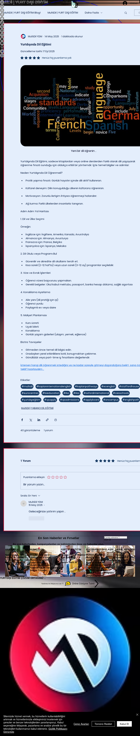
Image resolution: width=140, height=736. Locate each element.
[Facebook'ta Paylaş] (22, 419)
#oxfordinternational (96, 393)
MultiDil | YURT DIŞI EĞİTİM (63, 12)
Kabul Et (124, 724)
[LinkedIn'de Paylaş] (38, 419)
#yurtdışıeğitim (31, 399)
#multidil (27, 386)
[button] (16, 1)
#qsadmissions (69, 399)
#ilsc (66, 393)
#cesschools (121, 393)
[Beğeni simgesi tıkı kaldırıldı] (31, 518)
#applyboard (91, 399)
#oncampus (111, 399)
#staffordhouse (129, 386)
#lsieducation (51, 393)
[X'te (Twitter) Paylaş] (30, 419)
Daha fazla (92, 12)
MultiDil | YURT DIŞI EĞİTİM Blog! (22, 12)
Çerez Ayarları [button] (81, 724)
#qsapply (50, 399)
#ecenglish (108, 386)
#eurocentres (30, 393)
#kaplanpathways (86, 386)
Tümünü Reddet (103, 724)
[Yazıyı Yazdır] (55, 419)
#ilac (76, 393)
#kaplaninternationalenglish (53, 386)
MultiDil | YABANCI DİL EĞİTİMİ (37, 408)
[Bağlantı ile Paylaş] (47, 419)
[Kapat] (137, 715)
